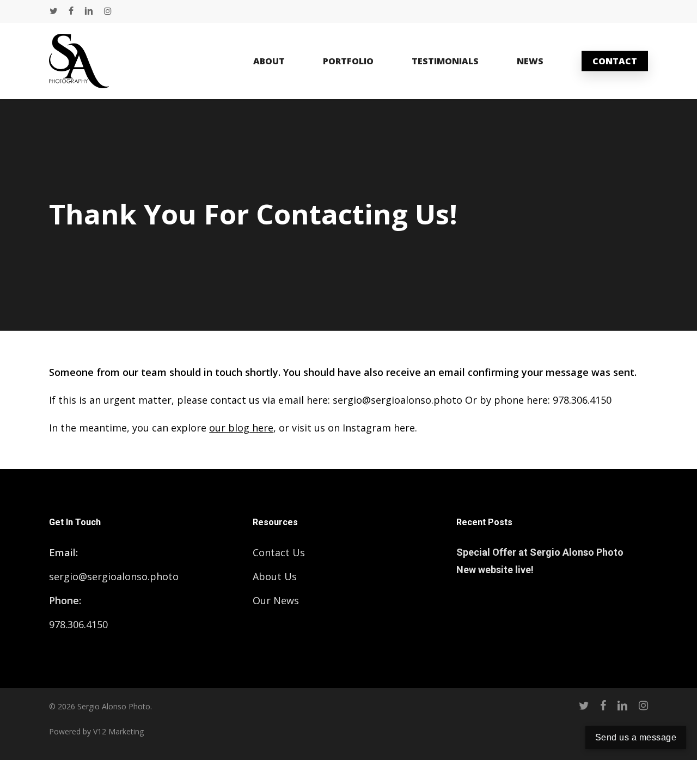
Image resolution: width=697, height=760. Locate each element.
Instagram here (379, 427)
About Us (275, 576)
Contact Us (279, 552)
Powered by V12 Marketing (96, 731)
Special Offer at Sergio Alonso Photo (539, 552)
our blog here (241, 427)
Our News (276, 600)
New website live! (495, 569)
